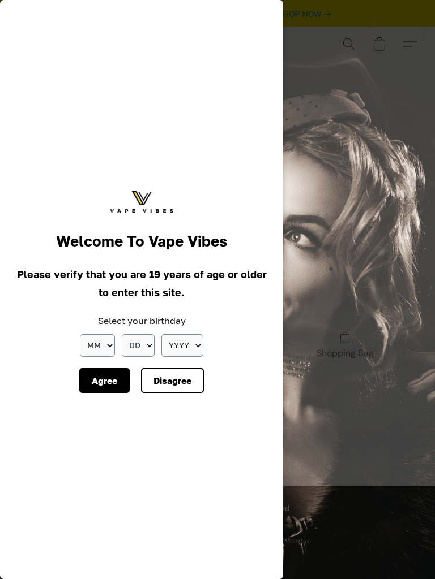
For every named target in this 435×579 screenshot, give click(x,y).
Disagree (172, 380)
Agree (104, 380)
